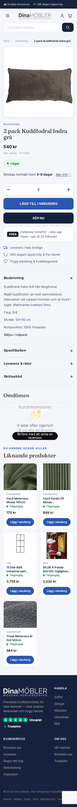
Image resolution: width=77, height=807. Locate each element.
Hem (6, 41)
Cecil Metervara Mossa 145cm (17, 500)
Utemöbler (61, 717)
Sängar (59, 703)
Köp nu (38, 218)
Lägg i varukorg (20, 522)
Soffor (58, 697)
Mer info (63, 174)
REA (57, 723)
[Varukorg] (70, 15)
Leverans (9, 754)
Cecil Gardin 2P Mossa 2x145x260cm (53, 500)
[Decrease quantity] (8, 189)
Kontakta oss (12, 747)
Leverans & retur (38, 363)
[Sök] (68, 27)
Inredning (21, 41)
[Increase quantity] (68, 189)
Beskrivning (39, 278)
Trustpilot (60, 761)
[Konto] (62, 15)
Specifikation (38, 350)
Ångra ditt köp (13, 761)
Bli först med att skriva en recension (35, 436)
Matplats (60, 710)
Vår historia (62, 747)
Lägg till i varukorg (38, 204)
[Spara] (31, 470)
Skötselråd (38, 376)
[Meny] (7, 15)
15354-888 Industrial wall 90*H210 (16, 569)
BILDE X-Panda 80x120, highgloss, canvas (56, 569)
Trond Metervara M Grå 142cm (19, 638)
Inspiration (10, 774)
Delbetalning (12, 767)
